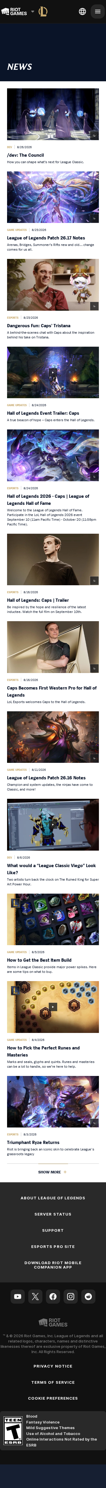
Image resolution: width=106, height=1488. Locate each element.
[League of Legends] (43, 11)
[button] (53, 126)
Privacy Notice (53, 1366)
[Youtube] (17, 1296)
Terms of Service (53, 1382)
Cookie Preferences (53, 1398)
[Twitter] (35, 1296)
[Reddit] (88, 1296)
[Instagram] (70, 1296)
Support (53, 1230)
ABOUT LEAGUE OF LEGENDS (53, 1198)
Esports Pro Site (53, 1246)
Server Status (53, 1214)
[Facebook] (53, 1296)
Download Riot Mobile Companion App (53, 1264)
